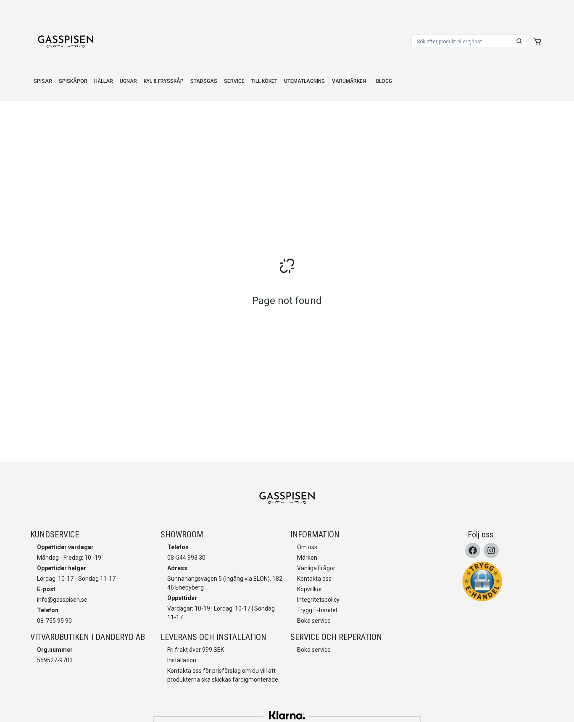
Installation (181, 660)
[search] (519, 41)
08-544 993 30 (186, 557)
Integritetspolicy (318, 599)
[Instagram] (491, 550)
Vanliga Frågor (316, 568)
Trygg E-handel (317, 610)
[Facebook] (472, 550)
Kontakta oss (314, 578)
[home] (65, 41)
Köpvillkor (309, 589)
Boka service (314, 620)
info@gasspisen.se (62, 599)
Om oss (307, 547)
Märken (307, 557)
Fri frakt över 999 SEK (195, 649)
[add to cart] (537, 41)
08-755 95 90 (54, 620)
